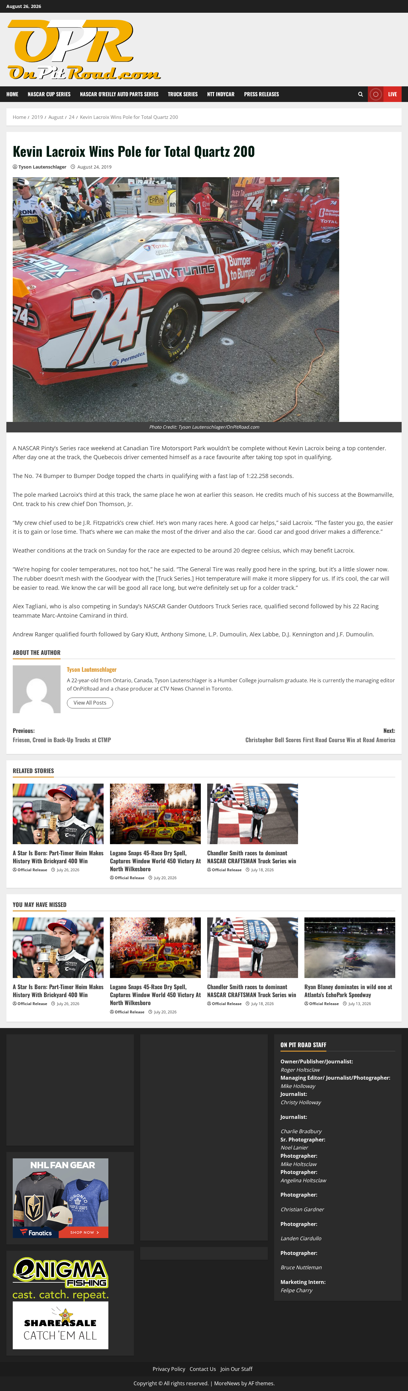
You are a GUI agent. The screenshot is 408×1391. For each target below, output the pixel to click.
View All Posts (90, 702)
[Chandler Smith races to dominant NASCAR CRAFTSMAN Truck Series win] (252, 814)
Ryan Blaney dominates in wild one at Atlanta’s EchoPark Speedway (348, 990)
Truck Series (183, 94)
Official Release (32, 870)
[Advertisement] (60, 1097)
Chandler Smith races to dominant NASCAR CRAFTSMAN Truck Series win (251, 857)
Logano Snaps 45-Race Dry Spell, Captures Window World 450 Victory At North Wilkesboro (155, 861)
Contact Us (203, 1369)
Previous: (62, 735)
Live (392, 94)
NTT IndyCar (221, 94)
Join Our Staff (236, 1369)
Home (12, 94)
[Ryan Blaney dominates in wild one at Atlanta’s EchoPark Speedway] (349, 947)
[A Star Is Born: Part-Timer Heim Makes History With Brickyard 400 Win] (58, 814)
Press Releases (261, 94)
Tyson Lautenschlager (42, 167)
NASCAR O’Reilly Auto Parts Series (119, 94)
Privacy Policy (169, 1369)
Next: (320, 735)
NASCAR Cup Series (49, 94)
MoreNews (227, 1383)
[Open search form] (360, 94)
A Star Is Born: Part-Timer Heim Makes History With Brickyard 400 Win (58, 857)
